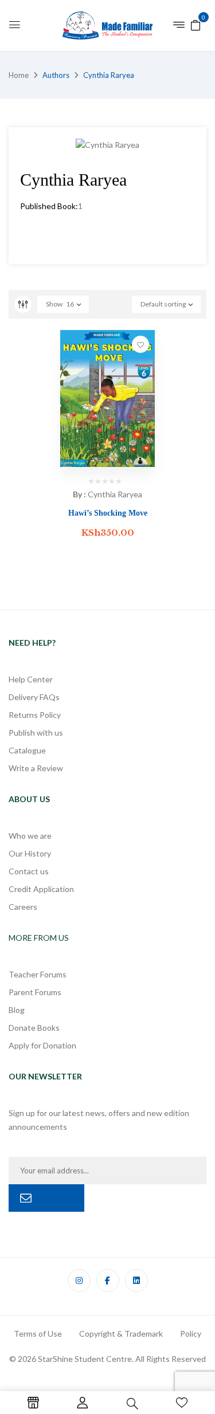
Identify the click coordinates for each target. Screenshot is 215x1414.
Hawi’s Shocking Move (107, 513)
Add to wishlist (140, 344)
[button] (195, 24)
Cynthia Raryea (115, 494)
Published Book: (49, 206)
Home (19, 75)
